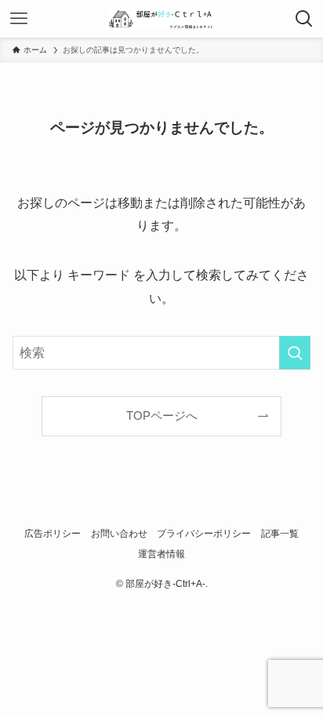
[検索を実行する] (294, 353)
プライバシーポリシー (204, 533)
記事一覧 (280, 533)
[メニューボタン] (19, 19)
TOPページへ (162, 416)
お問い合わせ (119, 533)
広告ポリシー (52, 533)
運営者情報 (161, 554)
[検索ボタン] (304, 19)
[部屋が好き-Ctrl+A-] (161, 19)
